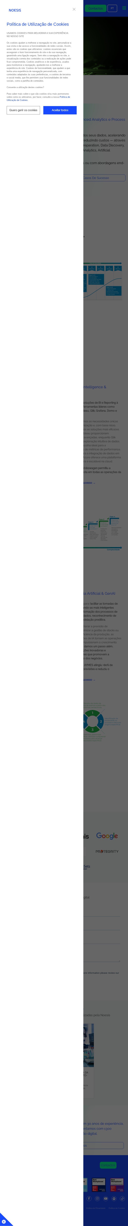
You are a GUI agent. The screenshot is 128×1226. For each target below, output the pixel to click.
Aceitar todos (60, 110)
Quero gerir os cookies (23, 110)
